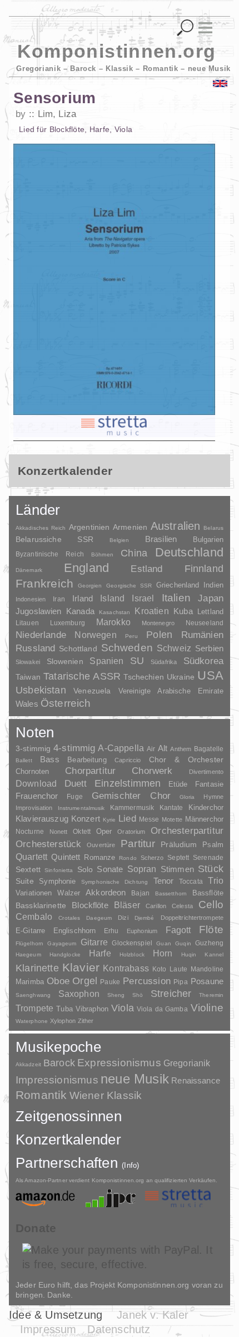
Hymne (213, 796)
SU (137, 660)
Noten (35, 732)
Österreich (66, 703)
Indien (213, 585)
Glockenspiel (132, 942)
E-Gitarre (30, 930)
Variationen (34, 893)
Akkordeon (106, 892)
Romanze (99, 857)
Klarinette (37, 968)
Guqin (183, 943)
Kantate (171, 808)
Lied (127, 818)
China (134, 553)
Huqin (189, 954)
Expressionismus (119, 1062)
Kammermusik (132, 807)
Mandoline (207, 969)
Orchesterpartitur (187, 831)
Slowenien (65, 661)
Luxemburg (67, 623)
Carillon (156, 906)
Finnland (204, 568)
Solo (85, 869)
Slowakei (28, 662)
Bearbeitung (86, 760)
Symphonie (57, 881)
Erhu (111, 930)
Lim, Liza (57, 114)
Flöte (211, 929)
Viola (122, 1008)
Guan (163, 943)
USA (210, 675)
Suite (25, 881)
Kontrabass (126, 968)
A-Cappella (121, 748)
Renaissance (195, 1080)
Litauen (27, 623)
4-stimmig (74, 748)
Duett (75, 783)
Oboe (58, 981)
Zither (86, 1020)
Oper (104, 831)
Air (151, 749)
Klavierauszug (42, 818)
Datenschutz (118, 1329)
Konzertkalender (68, 1139)
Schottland (78, 648)
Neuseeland (204, 623)
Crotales (69, 918)
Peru (131, 636)
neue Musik (135, 1078)
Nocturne (30, 831)
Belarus (213, 528)
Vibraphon (92, 1009)
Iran (58, 599)
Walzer (68, 893)
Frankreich (44, 583)
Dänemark (29, 570)
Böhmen (102, 554)
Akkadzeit (28, 1064)
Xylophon (63, 1020)
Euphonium (142, 931)
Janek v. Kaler (152, 1315)
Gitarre (94, 942)
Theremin (211, 995)
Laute (178, 969)
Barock (59, 1062)
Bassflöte (207, 893)
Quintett (65, 857)
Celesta (182, 906)
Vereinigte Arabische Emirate (170, 691)
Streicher (171, 993)
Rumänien (202, 634)
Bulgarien (208, 539)
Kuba (183, 611)
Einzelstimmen (127, 783)
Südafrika (164, 662)
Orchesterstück (48, 844)
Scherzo (152, 857)
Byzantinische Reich (50, 554)
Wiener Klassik (105, 1095)
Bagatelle (208, 749)
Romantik (41, 1094)
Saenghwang (33, 995)
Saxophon (78, 994)
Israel (143, 598)
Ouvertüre (101, 845)
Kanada (80, 611)
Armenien (130, 527)
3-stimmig (33, 748)
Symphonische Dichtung (114, 882)
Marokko (113, 622)
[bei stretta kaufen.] (114, 426)
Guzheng (209, 943)
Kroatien (151, 611)
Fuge (75, 797)
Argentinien (89, 527)
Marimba (30, 982)
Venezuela (92, 690)
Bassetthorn (171, 893)
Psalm (212, 844)
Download (36, 783)
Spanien (106, 661)
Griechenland (178, 585)
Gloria (187, 797)
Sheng (116, 995)
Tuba (64, 1009)
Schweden (127, 648)
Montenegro (158, 623)
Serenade (208, 858)
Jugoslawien (39, 611)
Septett (178, 858)
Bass (49, 759)
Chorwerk (152, 771)
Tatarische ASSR (82, 676)
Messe (149, 819)
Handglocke (65, 954)
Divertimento (206, 771)
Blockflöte (90, 905)
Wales (27, 703)
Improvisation (34, 807)
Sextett (28, 869)
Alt (162, 748)
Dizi (123, 917)
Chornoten (32, 771)
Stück (210, 868)
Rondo (128, 858)
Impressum (48, 1329)
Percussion (147, 980)
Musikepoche (58, 1047)
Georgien (90, 586)
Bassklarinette (41, 905)
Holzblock (132, 954)
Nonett (58, 831)
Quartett (31, 857)
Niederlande (41, 635)
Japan (210, 598)
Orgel (84, 980)
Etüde (178, 784)
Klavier (80, 967)
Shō (137, 995)
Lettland (210, 611)
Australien (176, 526)
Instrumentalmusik (81, 808)
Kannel (214, 954)
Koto (159, 969)
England (86, 568)
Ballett (24, 760)
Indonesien (31, 599)
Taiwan (28, 676)
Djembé (145, 918)
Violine (207, 1008)
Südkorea (203, 661)
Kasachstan (114, 612)
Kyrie (109, 820)
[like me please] (209, 1229)
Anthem (180, 749)
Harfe (100, 953)
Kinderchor (205, 807)
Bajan (140, 893)
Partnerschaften (78, 1163)
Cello (210, 904)
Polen (159, 634)
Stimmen (177, 869)
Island (112, 598)
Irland (82, 598)
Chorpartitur (90, 771)
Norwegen (95, 635)
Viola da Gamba (162, 1009)
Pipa (180, 982)
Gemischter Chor (131, 796)
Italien (176, 598)
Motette (172, 819)
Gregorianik (187, 1063)
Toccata (191, 881)
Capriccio (127, 760)
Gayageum (61, 943)
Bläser (127, 905)
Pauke (110, 982)
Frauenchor (37, 796)
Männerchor (204, 819)
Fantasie (209, 784)
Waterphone (32, 1021)
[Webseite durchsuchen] (185, 28)
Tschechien (143, 676)
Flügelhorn (29, 943)
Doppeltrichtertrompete (192, 917)
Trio (215, 880)
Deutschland (189, 552)
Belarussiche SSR (54, 539)
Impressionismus (57, 1080)
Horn (163, 953)
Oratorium (131, 831)
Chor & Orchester (186, 759)
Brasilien (161, 539)
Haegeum (28, 954)
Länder (38, 510)
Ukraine (181, 677)
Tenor (163, 881)
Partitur (138, 843)
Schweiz (174, 648)
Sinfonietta (58, 870)
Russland (35, 648)
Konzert (85, 818)
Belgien (119, 540)
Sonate (110, 869)
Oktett (82, 831)
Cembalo (34, 916)
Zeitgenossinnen (69, 1116)
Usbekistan (41, 690)
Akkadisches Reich (41, 528)
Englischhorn (74, 930)
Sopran (142, 869)
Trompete (34, 1008)
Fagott (178, 930)
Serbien (209, 648)
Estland (146, 569)
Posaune (207, 981)
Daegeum (99, 918)
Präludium (179, 844)
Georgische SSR (129, 586)
